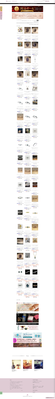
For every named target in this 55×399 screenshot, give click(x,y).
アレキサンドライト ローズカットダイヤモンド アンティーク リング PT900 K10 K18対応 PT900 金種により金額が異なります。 (27, 203)
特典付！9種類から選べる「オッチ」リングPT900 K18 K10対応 (20, 65)
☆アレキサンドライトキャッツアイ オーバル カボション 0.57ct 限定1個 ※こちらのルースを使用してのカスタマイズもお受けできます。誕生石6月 (27, 52)
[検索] (34, 1)
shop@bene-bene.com (37, 382)
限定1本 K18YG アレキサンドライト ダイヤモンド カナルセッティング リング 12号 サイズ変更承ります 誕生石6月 (20, 246)
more (22, 390)
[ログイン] (37, 1)
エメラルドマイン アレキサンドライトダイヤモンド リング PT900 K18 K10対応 (20, 202)
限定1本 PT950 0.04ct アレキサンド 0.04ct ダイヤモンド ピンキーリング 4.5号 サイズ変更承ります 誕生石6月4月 (35, 204)
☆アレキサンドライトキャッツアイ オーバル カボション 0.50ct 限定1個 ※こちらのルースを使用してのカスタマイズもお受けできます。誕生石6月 (34, 37)
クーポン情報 (22, 20)
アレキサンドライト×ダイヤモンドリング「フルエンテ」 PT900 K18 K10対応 (35, 290)
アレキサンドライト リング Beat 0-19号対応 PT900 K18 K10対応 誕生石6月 (20, 94)
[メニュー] (41, 1)
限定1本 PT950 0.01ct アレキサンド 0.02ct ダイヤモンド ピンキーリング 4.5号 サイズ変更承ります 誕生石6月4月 (35, 176)
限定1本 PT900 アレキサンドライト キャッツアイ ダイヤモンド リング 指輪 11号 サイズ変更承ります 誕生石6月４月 (34, 232)
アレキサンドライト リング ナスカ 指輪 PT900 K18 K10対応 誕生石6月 (27, 108)
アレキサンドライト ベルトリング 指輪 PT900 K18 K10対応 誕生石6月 (35, 122)
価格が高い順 (35, 24)
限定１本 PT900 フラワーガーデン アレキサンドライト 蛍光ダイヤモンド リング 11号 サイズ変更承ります (35, 276)
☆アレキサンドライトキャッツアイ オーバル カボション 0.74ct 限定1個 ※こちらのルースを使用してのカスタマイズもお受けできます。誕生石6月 (34, 81)
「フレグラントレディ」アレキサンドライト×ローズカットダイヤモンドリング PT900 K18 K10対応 (27, 189)
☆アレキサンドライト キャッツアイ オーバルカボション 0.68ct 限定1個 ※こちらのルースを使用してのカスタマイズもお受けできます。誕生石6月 (20, 50)
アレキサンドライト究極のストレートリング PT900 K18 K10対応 (20, 174)
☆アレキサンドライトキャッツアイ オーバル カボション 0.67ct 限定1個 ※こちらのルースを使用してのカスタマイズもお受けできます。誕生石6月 (27, 66)
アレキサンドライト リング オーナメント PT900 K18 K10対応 (34, 107)
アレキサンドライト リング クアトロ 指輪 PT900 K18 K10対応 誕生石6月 (27, 150)
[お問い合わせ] (36, 1)
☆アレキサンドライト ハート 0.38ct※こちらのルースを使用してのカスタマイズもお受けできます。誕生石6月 (27, 290)
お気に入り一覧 (25, 20)
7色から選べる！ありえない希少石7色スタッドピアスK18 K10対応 (20, 34)
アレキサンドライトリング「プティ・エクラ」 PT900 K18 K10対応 (34, 150)
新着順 (37, 24)
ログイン (30, 20)
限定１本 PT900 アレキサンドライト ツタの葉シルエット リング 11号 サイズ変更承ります (27, 276)
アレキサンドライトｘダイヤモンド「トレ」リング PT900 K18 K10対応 (34, 190)
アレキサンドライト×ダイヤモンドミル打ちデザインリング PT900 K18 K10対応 (20, 162)
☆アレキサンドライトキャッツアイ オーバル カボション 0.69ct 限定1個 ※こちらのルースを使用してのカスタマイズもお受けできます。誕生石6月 (20, 81)
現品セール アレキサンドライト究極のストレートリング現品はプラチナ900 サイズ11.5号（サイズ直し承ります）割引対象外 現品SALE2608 (27, 177)
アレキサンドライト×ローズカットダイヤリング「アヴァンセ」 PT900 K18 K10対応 (20, 216)
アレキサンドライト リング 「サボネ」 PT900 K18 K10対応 (20, 149)
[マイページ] (39, 1)
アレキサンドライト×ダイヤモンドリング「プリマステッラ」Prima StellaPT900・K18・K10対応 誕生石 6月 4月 (20, 136)
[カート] (40, 1)
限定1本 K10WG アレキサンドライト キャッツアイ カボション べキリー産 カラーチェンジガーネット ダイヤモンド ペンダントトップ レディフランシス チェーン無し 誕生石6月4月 (27, 260)
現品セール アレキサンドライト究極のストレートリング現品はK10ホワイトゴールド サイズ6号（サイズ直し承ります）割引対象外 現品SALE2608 (20, 123)
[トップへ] (8, 1)
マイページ (28, 20)
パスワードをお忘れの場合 (34, 20)
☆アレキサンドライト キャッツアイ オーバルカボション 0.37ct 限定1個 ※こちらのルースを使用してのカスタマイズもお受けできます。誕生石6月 (34, 246)
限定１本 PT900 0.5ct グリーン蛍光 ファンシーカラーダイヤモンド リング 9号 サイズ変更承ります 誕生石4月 (20, 231)
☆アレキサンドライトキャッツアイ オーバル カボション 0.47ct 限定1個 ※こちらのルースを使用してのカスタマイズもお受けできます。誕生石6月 (27, 37)
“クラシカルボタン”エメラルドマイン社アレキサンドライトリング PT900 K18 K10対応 (35, 135)
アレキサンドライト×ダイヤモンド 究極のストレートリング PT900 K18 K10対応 (35, 162)
